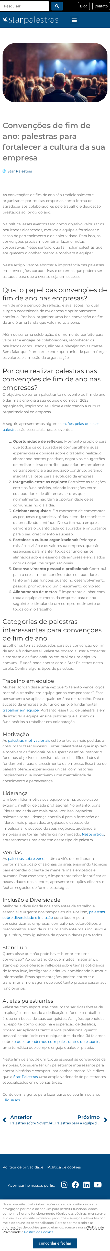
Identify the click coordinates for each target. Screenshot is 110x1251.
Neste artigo (93, 834)
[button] (74, 20)
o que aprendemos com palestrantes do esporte (56, 1042)
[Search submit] (57, 6)
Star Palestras (25, 1077)
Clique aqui (13, 1100)
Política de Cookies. (39, 1232)
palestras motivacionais (29, 740)
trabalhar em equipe (21, 710)
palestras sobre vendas (28, 859)
